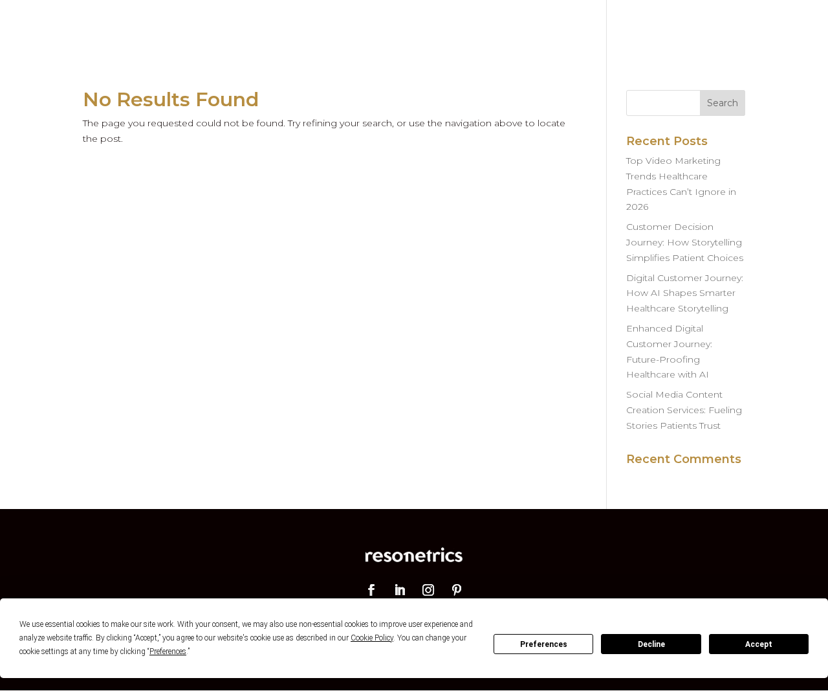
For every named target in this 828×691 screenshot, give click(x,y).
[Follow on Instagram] (428, 590)
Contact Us (715, 27)
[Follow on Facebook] (371, 590)
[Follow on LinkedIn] (399, 590)
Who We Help (466, 27)
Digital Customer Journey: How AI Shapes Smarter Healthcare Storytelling (684, 293)
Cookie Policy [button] (372, 637)
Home (332, 27)
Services (388, 27)
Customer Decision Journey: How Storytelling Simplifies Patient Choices (684, 242)
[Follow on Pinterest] (456, 590)
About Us (644, 27)
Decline (651, 644)
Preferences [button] (167, 651)
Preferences (543, 644)
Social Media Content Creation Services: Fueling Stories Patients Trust (684, 410)
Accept (758, 644)
